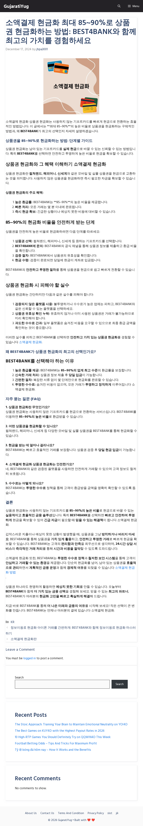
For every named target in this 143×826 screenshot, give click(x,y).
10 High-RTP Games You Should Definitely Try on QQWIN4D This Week (63, 737)
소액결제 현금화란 (24, 638)
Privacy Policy (96, 813)
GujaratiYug (16, 6)
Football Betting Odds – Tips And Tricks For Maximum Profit (56, 743)
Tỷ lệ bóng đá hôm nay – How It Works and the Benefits (53, 749)
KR (12, 622)
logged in (29, 658)
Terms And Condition (71, 813)
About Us (31, 813)
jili (117, 813)
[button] (119, 6)
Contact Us (47, 813)
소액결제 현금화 (30, 342)
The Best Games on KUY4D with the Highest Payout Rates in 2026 (59, 730)
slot (109, 813)
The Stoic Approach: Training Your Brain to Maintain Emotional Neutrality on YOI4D (71, 724)
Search (19, 677)
